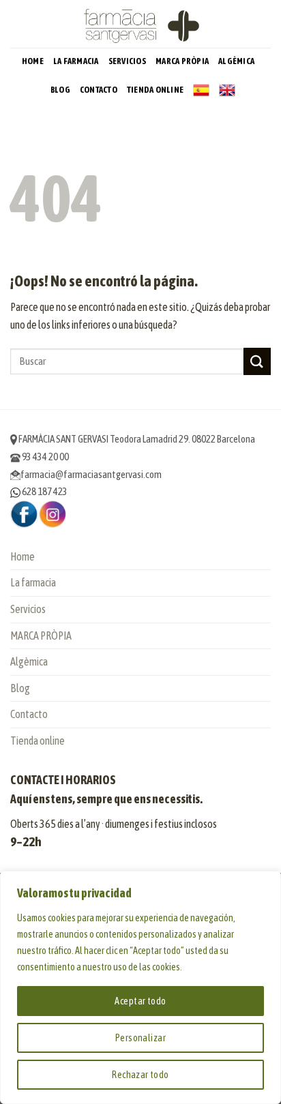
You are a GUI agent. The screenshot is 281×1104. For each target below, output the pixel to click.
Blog (60, 90)
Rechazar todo (140, 1074)
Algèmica (236, 61)
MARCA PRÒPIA (182, 61)
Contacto (98, 90)
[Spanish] (201, 90)
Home (33, 61)
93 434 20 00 (44, 456)
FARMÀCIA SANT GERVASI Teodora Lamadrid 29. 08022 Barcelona (136, 439)
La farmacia (76, 61)
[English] (227, 90)
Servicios (127, 61)
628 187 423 (44, 491)
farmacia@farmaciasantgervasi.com (91, 474)
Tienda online (155, 90)
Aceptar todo (140, 1001)
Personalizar (140, 1037)
